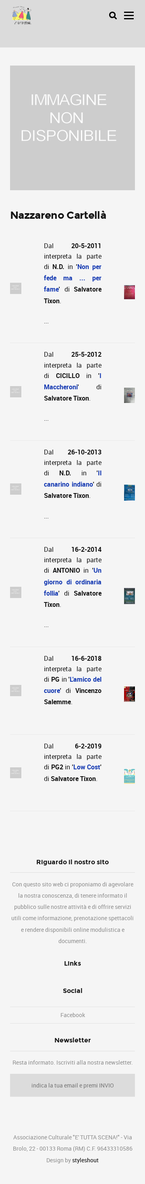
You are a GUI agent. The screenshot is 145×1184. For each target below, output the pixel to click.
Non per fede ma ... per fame (73, 278)
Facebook (72, 1015)
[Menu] (129, 15)
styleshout (85, 1160)
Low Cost (86, 767)
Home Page (21, 16)
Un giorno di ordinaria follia (73, 581)
